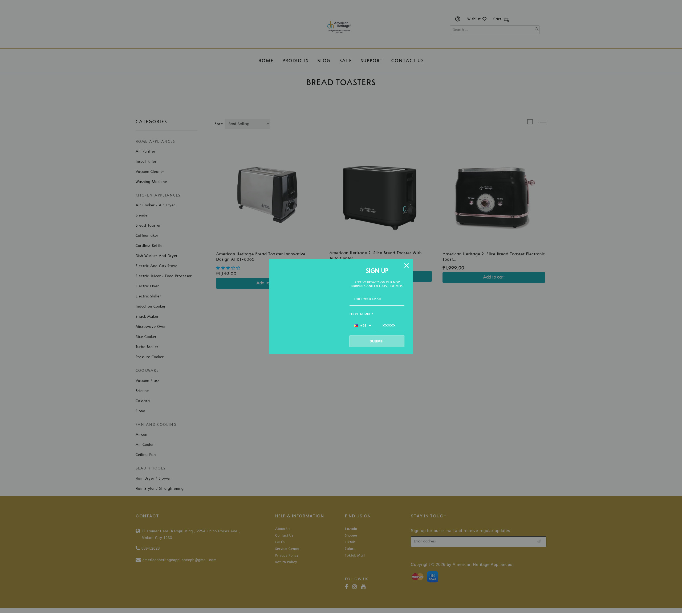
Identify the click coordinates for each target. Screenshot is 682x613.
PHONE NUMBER (361, 314)
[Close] (406, 265)
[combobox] (363, 326)
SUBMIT (377, 341)
